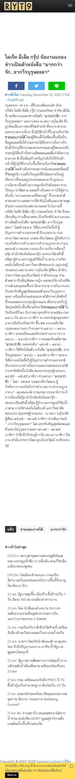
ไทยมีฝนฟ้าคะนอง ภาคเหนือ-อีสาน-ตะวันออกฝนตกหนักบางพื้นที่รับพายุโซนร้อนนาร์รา (37, 580)
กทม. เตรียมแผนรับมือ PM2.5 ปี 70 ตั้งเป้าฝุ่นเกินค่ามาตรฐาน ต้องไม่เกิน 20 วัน (37, 682)
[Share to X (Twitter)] (36, 86)
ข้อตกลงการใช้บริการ (49, 770)
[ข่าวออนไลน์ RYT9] (17, 6)
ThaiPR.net (15, 100)
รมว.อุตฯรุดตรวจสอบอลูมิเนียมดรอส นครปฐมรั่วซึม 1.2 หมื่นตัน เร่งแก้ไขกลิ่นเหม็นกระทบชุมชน (37, 561)
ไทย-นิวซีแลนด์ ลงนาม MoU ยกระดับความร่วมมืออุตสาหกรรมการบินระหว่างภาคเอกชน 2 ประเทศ (34, 613)
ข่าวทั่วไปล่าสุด (15, 547)
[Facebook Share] (16, 86)
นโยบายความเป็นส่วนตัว (18, 770)
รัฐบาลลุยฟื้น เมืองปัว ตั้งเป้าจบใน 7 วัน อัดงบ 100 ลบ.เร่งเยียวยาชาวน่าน (37, 597)
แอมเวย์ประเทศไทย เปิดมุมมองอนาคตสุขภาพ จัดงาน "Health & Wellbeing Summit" (37, 699)
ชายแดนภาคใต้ (15, 137)
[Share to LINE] (56, 86)
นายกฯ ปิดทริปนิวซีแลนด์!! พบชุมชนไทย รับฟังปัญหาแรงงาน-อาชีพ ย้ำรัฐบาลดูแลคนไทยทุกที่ (37, 646)
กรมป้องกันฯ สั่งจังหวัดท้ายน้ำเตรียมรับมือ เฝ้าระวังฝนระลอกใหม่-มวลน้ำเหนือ (37, 630)
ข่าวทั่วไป (12, 95)
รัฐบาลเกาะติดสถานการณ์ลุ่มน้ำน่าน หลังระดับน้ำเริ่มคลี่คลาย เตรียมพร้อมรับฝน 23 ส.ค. (37, 665)
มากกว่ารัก (52, 116)
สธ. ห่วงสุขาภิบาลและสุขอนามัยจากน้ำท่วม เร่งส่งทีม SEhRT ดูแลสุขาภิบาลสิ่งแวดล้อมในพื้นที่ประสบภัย (37, 718)
